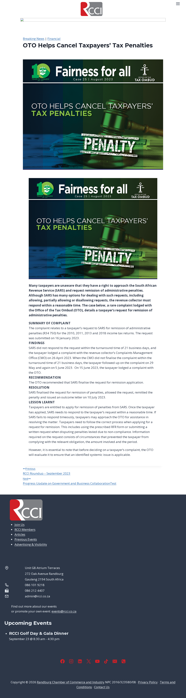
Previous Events (26, 539)
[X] (88, 661)
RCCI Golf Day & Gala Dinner (38, 633)
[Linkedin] (80, 661)
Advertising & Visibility (31, 544)
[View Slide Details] (93, 27)
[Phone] (123, 661)
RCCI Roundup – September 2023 (46, 471)
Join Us (20, 525)
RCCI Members (25, 529)
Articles (20, 534)
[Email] (114, 661)
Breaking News (33, 39)
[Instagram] (71, 661)
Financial (53, 39)
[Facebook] (62, 661)
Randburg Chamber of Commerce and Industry (70, 682)
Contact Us (102, 687)
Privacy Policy (148, 682)
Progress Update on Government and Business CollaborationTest (69, 481)
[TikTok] (106, 661)
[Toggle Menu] (178, 3)
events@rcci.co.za (64, 611)
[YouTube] (97, 661)
